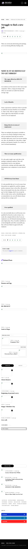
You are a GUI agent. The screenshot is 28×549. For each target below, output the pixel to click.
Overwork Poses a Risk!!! (11, 354)
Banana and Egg (6, 283)
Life (3, 235)
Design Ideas (21, 500)
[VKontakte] (17, 36)
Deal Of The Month (7, 466)
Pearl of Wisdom (5, 417)
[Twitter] (10, 36)
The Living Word (10, 543)
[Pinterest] (12, 36)
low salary (8, 235)
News (7, 19)
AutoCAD (4, 500)
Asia (2, 377)
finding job (22, 233)
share (14, 235)
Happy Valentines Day (8, 406)
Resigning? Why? (14, 342)
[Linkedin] (15, 36)
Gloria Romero (6, 380)
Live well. (4, 420)
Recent (20, 365)
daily (3, 233)
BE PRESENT (5, 306)
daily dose (8, 233)
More (10, 503)
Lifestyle (4, 503)
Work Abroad (14, 505)
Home (2, 19)
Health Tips (8, 477)
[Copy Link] (20, 36)
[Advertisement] (14, 447)
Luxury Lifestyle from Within (12, 472)
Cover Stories (5, 391)
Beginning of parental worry (10, 393)
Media (2, 543)
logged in (11, 250)
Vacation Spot (6, 505)
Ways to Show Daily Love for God (13, 494)
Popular (7, 365)
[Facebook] (7, 36)
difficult (15, 233)
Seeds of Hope (5, 329)
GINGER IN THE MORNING (13, 487)
